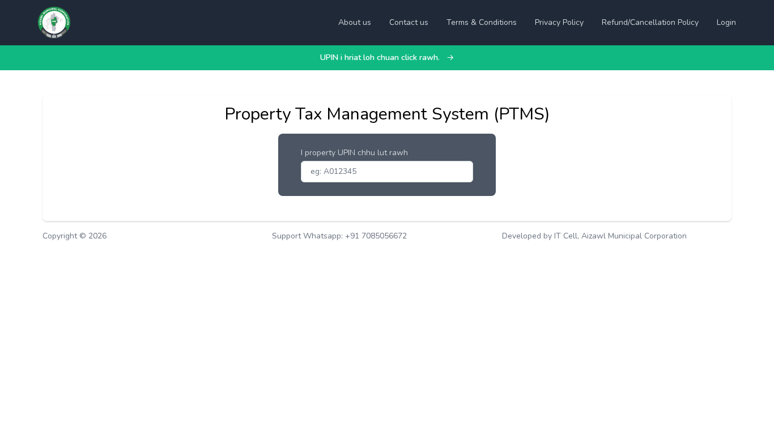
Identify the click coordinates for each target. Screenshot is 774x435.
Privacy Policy (559, 22)
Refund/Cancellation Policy (650, 22)
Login (726, 22)
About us (354, 22)
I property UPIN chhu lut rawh (354, 152)
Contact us (408, 22)
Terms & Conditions (481, 22)
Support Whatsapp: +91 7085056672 (339, 236)
